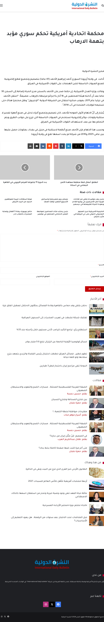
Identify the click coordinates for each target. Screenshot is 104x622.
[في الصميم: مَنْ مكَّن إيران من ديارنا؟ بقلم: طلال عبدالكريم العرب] (96, 439)
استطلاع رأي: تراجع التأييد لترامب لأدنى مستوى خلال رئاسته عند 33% (52, 330)
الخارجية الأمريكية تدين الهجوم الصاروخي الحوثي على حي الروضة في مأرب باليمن (89, 214)
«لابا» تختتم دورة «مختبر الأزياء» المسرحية (65, 505)
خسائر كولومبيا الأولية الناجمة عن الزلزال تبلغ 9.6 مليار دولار (56, 342)
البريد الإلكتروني (97, 277)
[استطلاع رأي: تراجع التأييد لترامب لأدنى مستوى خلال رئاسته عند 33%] (96, 333)
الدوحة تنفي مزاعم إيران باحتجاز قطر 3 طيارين (63, 366)
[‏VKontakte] (43, 146)
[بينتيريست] (55, 146)
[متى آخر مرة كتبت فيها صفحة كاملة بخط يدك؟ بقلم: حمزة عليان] (96, 452)
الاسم (101, 265)
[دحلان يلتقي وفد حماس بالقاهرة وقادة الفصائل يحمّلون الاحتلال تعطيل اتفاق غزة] (96, 309)
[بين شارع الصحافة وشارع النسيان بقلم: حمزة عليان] (96, 403)
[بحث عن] (102, 7)
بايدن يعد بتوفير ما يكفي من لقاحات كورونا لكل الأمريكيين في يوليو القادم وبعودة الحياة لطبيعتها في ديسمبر (88, 201)
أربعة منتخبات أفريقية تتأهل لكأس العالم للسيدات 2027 (57, 481)
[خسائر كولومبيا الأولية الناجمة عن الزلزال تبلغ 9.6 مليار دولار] (96, 345)
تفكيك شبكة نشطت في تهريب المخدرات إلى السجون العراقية (54, 318)
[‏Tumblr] (62, 146)
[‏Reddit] (49, 146)
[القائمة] (1, 7)
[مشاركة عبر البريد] (36, 146)
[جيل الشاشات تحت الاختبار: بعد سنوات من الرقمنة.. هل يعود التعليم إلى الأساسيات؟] (96, 521)
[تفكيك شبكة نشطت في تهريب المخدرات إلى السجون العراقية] (96, 321)
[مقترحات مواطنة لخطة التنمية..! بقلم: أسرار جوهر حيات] (96, 415)
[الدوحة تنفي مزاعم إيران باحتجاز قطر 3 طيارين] (96, 369)
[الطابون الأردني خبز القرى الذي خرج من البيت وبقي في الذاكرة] (96, 473)
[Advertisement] (52, 20)
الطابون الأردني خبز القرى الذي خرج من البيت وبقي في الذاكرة (56, 469)
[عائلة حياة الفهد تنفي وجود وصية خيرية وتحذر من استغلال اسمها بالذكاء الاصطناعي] (96, 497)
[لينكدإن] (68, 146)
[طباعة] (30, 146)
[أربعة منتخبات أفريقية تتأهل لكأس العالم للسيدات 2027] (96, 485)
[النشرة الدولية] (85, 6)
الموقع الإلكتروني (43, 277)
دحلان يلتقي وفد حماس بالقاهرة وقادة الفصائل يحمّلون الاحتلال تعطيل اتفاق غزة (45, 305)
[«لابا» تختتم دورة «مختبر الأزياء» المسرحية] (96, 509)
